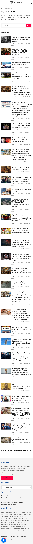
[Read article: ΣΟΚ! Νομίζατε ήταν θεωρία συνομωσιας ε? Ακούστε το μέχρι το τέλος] (6, 329)
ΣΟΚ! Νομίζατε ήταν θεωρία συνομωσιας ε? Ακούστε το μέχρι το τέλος (21, 329)
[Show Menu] (2, 3)
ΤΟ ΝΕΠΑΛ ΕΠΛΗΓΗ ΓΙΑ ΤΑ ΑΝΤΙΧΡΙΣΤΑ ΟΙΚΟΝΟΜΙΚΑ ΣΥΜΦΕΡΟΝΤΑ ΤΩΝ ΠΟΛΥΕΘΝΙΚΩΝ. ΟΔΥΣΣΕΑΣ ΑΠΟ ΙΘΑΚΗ (20, 203)
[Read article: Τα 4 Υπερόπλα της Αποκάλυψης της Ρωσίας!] (6, 191)
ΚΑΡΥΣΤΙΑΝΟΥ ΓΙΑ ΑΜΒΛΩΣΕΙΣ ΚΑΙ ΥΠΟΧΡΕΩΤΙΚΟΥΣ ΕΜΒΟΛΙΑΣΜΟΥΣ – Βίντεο (21, 398)
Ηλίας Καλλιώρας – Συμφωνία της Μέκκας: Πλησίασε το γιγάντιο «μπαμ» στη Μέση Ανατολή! (21, 179)
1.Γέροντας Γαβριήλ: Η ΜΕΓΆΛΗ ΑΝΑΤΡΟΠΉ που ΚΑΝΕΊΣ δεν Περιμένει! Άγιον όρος (21, 140)
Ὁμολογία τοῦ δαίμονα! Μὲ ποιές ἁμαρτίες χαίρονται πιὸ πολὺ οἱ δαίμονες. (21, 39)
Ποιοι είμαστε (4, 536)
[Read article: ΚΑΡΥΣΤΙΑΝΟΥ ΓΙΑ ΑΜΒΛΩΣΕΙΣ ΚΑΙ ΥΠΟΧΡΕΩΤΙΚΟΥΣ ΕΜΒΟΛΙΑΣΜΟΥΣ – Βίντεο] (6, 398)
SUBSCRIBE (7, 477)
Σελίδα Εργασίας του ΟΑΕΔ (8, 504)
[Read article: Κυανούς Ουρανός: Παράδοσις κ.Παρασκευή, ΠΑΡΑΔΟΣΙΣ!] (6, 169)
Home (2, 8)
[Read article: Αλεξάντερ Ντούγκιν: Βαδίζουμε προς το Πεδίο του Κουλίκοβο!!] (6, 440)
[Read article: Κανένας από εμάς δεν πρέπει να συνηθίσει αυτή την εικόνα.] (6, 284)
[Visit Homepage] (16, 3)
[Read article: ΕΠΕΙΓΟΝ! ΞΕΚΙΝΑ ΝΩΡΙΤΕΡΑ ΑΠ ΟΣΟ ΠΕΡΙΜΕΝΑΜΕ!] (6, 65)
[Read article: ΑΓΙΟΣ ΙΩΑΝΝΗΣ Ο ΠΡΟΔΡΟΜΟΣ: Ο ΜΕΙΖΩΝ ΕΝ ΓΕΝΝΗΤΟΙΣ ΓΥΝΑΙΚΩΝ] (6, 386)
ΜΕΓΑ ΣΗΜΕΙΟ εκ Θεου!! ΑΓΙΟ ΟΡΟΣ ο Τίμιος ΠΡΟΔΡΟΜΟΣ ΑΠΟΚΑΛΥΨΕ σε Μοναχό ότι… (20, 230)
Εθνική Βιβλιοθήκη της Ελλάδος (9, 496)
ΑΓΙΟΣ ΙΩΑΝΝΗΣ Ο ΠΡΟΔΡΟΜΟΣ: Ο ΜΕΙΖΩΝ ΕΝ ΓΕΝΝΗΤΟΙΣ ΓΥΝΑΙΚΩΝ (20, 386)
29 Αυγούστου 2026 (24, 43)
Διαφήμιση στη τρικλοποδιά (18, 536)
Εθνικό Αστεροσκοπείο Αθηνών (9, 500)
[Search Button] (31, 3)
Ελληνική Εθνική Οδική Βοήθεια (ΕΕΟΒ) (12, 502)
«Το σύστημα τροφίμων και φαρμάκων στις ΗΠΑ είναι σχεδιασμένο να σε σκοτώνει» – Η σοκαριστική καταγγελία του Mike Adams (21, 372)
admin (14, 43)
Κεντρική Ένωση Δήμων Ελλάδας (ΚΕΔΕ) (12, 498)
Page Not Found (10, 8)
